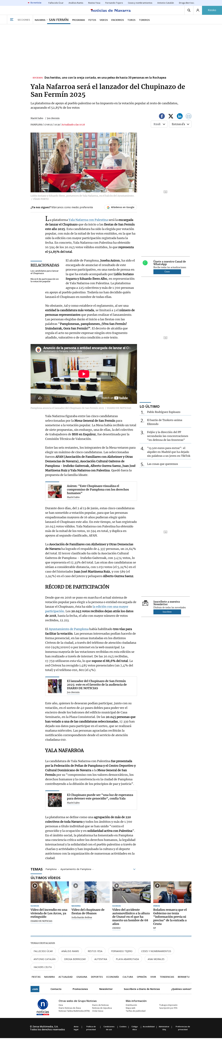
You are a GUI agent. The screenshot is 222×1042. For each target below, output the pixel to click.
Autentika (100, 959)
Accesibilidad (149, 1026)
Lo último (150, 406)
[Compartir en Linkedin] (180, 116)
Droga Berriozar (75, 959)
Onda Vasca (97, 1011)
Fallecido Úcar (43, 951)
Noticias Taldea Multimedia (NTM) (74, 1011)
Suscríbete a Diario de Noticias (142, 989)
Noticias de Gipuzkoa (102, 1008)
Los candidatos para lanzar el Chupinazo (45, 272)
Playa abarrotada (127, 959)
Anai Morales (156, 959)
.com (35, 989)
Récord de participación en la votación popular (45, 280)
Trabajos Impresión (168, 1005)
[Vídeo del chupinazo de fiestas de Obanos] (91, 892)
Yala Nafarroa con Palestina (88, 220)
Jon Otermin (53, 118)
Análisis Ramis (70, 951)
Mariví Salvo (37, 118)
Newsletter (106, 989)
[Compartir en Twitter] (171, 116)
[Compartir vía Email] (189, 116)
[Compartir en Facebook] (162, 116)
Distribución (131, 1005)
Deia (61, 1005)
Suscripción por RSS (168, 1008)
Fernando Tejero (121, 951)
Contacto (56, 989)
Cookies (122, 1026)
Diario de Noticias (100, 1005)
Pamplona (51, 868)
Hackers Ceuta (43, 967)
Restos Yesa (95, 951)
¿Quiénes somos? (181, 989)
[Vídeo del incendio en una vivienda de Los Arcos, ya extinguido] (50, 892)
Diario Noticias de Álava (70, 1008)
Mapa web (130, 1008)
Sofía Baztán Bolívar (82, 917)
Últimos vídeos (45, 877)
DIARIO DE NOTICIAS (41, 921)
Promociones (80, 989)
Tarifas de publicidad (135, 1011)
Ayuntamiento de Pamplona (69, 629)
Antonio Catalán (44, 959)
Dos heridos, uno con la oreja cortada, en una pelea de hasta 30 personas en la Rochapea (105, 77)
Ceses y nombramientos (156, 951)
